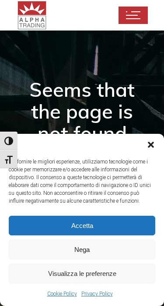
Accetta (82, 225)
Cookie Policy (62, 294)
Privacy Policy (97, 294)
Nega (82, 249)
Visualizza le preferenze (82, 273)
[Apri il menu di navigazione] (133, 15)
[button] (151, 144)
